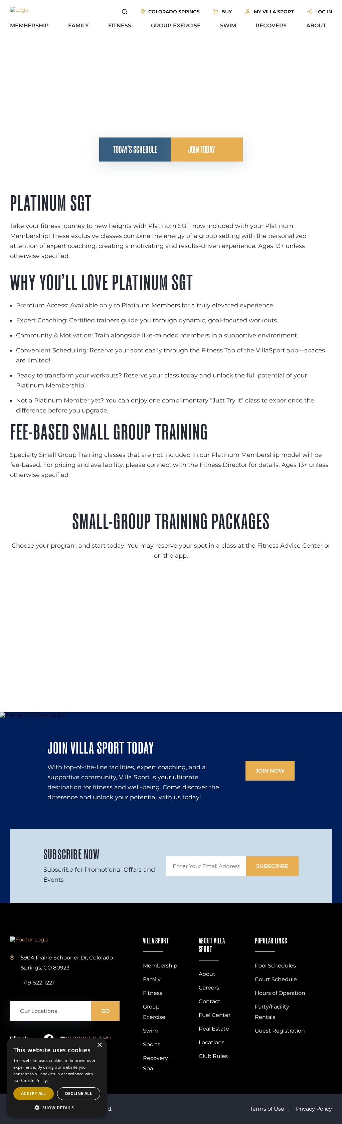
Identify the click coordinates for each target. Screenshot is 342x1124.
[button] (56, 1107)
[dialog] (57, 1077)
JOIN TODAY (201, 149)
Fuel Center (214, 1015)
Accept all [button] (33, 1093)
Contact (209, 1001)
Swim (228, 25)
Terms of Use (267, 1109)
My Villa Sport (274, 12)
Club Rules (213, 1056)
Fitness (119, 25)
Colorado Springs (174, 12)
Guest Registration (280, 1031)
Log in (323, 12)
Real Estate (214, 1029)
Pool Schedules (275, 965)
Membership (29, 25)
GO (105, 1011)
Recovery (271, 25)
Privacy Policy (314, 1109)
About (316, 25)
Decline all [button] (78, 1093)
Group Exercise (176, 25)
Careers (209, 988)
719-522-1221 (38, 982)
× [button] (99, 1045)
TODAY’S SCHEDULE (135, 149)
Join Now (270, 771)
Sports (151, 1044)
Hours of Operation (280, 993)
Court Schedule (276, 979)
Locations (211, 1042)
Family (78, 25)
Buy (226, 12)
